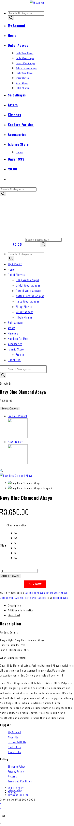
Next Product (15, 442)
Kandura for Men (18, 338)
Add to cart (10, 576)
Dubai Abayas (16, 274)
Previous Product (17, 416)
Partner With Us (17, 742)
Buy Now (35, 584)
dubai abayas (60, 597)
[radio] (20, 532)
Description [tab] (14, 605)
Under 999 (14, 360)
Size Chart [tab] (14, 615)
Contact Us (14, 747)
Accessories (15, 344)
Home (11, 269)
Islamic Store (16, 349)
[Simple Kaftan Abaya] (18, 437)
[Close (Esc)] (61, 4)
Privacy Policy (16, 771)
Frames (20, 354)
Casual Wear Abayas (28, 290)
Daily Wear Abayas (27, 280)
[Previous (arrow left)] (7, 413)
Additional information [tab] (21, 610)
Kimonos (13, 333)
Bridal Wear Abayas (28, 285)
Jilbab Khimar (24, 317)
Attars (11, 328)
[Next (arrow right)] (67, 413)
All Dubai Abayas (35, 593)
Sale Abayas (15, 322)
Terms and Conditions (20, 781)
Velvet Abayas (24, 312)
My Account (15, 264)
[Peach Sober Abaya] (18, 463)
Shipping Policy (16, 766)
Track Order (14, 752)
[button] (2, 470)
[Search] (11, 18)
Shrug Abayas (24, 306)
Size (3, 545)
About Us (13, 737)
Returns (12, 776)
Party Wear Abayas (27, 301)
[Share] (52, 4)
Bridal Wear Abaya (56, 593)
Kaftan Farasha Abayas (30, 296)
